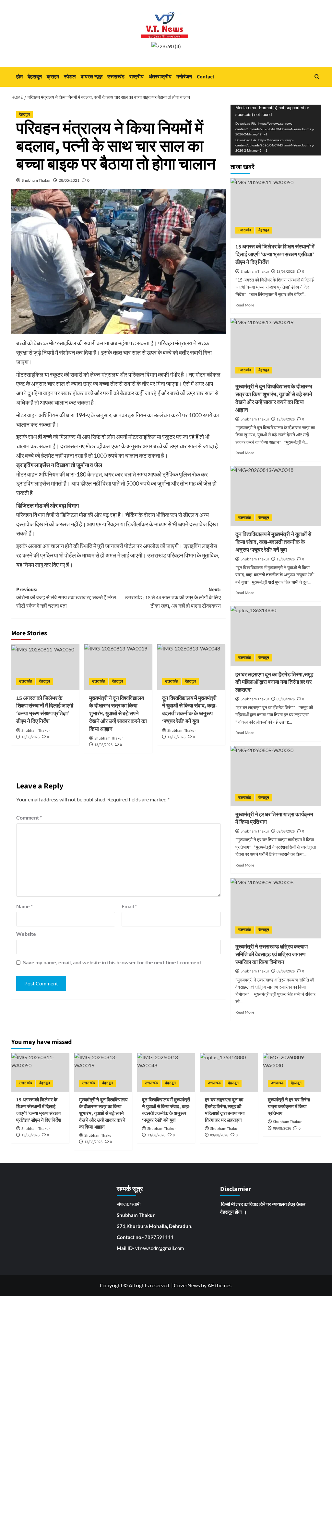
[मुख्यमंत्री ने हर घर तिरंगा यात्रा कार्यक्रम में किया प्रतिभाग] (276, 776)
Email (129, 906)
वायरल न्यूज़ (91, 76)
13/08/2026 (30, 737)
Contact (205, 76)
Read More (244, 305)
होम (19, 76)
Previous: (66, 598)
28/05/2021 (69, 180)
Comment (29, 817)
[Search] (317, 76)
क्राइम (53, 76)
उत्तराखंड (115, 76)
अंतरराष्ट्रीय (160, 76)
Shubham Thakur (36, 180)
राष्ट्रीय (136, 76)
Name (24, 906)
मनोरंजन (184, 76)
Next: (173, 598)
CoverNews (187, 1285)
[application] (276, 130)
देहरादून (35, 76)
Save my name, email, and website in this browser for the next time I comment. (113, 962)
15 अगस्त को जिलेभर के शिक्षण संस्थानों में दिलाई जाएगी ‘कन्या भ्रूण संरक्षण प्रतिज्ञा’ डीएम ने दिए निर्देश (44, 710)
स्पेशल (70, 76)
